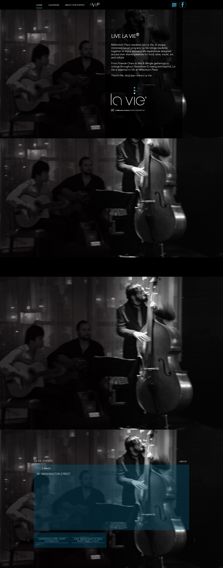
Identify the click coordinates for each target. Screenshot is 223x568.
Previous (28, 540)
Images (47, 468)
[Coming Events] (174, 5)
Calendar (53, 5)
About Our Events (74, 5)
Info (39, 468)
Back (184, 461)
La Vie (128, 96)
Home (39, 5)
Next (194, 540)
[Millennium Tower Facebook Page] (182, 5)
